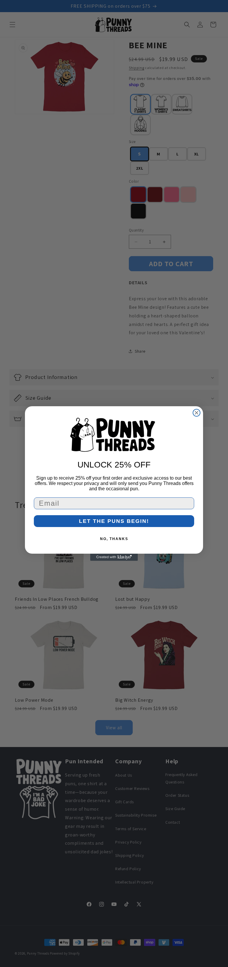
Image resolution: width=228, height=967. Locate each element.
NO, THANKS (114, 539)
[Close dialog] (196, 412)
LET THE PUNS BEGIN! (114, 521)
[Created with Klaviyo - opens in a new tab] (114, 557)
